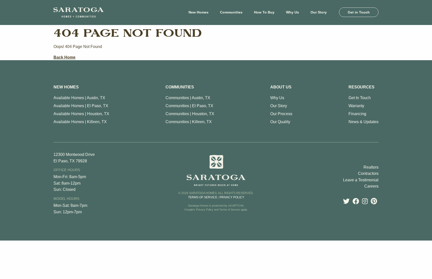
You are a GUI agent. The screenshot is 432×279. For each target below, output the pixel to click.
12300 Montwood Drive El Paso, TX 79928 (74, 157)
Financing (357, 114)
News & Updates (363, 122)
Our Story (278, 106)
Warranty (356, 106)
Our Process (281, 114)
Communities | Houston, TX (190, 114)
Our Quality (280, 122)
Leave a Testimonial (360, 180)
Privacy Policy (232, 197)
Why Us (277, 98)
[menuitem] (198, 12)
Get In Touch (359, 98)
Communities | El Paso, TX (189, 106)
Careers (371, 186)
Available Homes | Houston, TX (81, 114)
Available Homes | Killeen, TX (80, 122)
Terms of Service (202, 197)
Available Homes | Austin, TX (79, 98)
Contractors (368, 173)
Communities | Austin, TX (188, 98)
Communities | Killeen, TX (189, 122)
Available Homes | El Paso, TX (81, 106)
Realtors (371, 167)
